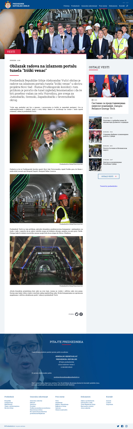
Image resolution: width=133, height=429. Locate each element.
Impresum (109, 404)
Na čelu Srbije (9, 408)
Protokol (33, 406)
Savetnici (33, 404)
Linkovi (108, 402)
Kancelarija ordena (36, 410)
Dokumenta (113, 6)
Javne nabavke (85, 408)
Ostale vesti (107, 176)
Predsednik (75, 6)
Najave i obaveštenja (61, 404)
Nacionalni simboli (87, 406)
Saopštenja (58, 402)
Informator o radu (86, 402)
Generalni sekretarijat (89, 6)
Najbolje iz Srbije (60, 406)
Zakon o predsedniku (87, 401)
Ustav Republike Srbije (88, 404)
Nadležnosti (8, 404)
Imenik (108, 401)
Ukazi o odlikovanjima (12, 406)
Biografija (8, 401)
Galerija (58, 408)
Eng (124, 2)
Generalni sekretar (36, 401)
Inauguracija (9, 402)
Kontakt (122, 6)
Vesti (57, 401)
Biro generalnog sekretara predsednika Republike (38, 412)
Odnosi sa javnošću (61, 410)
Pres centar (103, 6)
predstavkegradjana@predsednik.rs (66, 377)
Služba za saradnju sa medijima (40, 408)
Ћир (127, 2)
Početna (66, 6)
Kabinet (32, 402)
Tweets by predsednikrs (108, 186)
